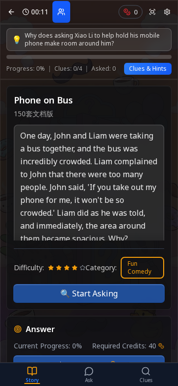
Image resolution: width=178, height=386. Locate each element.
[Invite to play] (61, 12)
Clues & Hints (148, 68)
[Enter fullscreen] (152, 11)
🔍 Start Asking (89, 293)
